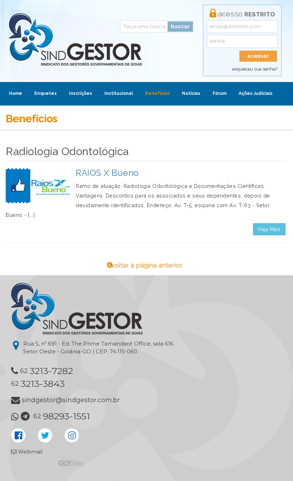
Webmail (29, 451)
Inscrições (80, 93)
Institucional (118, 93)
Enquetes (45, 93)
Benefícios (157, 93)
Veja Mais (269, 229)
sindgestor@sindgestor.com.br (71, 400)
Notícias (191, 93)
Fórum (220, 93)
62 (46, 370)
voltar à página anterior (147, 265)
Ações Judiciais (256, 93)
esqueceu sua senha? (255, 69)
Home (15, 93)
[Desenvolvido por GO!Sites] (70, 462)
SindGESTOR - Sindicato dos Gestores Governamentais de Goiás (75, 39)
